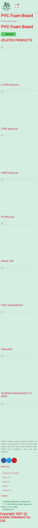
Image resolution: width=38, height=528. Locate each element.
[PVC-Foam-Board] (8, 21)
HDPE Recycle (9, 172)
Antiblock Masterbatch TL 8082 (16, 395)
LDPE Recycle (9, 128)
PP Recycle (7, 216)
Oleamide (6, 349)
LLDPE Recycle (10, 84)
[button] (8, 34)
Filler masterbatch (12, 305)
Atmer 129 (7, 261)
